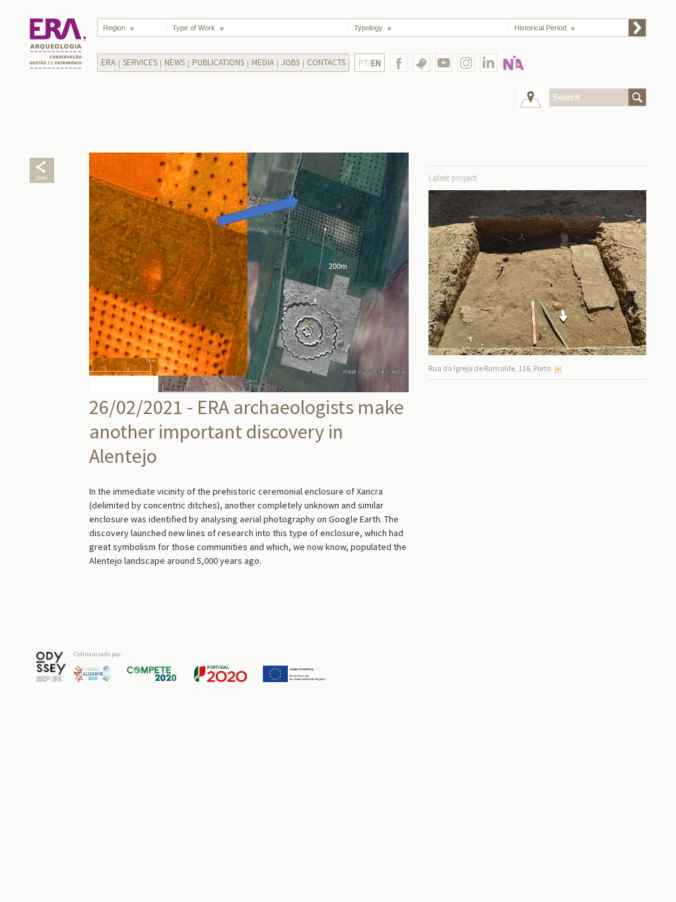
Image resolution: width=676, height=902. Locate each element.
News (174, 62)
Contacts (326, 62)
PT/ (369, 63)
